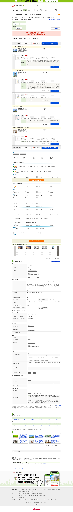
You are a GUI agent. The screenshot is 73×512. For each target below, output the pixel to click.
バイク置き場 (40, 206)
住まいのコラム (45, 499)
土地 (37, 495)
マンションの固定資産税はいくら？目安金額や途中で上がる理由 (55, 436)
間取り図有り (16, 228)
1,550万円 (32, 425)
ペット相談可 (40, 177)
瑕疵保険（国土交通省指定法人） (31, 222)
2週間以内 (43, 232)
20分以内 (49, 171)
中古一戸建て (35, 495)
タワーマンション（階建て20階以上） (17, 214)
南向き (15, 187)
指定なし (15, 166)
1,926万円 (56, 425)
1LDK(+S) (33, 157)
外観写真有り (28, 228)
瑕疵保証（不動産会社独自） (18, 222)
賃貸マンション (34, 493)
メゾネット (39, 214)
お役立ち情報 (13, 499)
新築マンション (21, 495)
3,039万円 (40, 425)
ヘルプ (34, 502)
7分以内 (32, 171)
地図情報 (55, 499)
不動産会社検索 (33, 499)
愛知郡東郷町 (17, 455)
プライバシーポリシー (29, 502)
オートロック (16, 203)
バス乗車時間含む (17, 172)
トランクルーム (40, 195)
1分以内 (21, 171)
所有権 (15, 209)
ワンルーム (16, 157)
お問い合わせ (37, 502)
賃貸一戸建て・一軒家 (28, 493)
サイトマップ (41, 502)
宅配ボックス (28, 195)
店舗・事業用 (22, 493)
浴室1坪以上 (51, 192)
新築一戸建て (30, 495)
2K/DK (42, 157)
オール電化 (27, 192)
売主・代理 (16, 225)
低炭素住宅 (39, 225)
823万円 (25, 419)
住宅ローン (44, 495)
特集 (19, 499)
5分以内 (26, 171)
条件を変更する (19, 28)
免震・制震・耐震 (17, 218)
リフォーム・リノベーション (54, 177)
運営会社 (45, 502)
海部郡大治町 (28, 455)
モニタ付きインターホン (30, 203)
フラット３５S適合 (29, 225)
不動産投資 (45, 463)
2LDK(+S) (51, 157)
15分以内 (43, 171)
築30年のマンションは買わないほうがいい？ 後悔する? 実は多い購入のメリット (39, 436)
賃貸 (19, 493)
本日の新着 (23, 232)
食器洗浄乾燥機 (16, 192)
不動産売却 (20, 497)
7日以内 (38, 232)
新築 (21, 166)
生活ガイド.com (58, 405)
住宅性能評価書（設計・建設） (31, 218)
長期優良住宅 (52, 225)
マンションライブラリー (26, 499)
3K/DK (24, 158)
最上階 (39, 186)
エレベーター (16, 195)
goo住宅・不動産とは (22, 489)
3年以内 (25, 166)
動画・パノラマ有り (41, 228)
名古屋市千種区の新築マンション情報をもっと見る (51, 258)
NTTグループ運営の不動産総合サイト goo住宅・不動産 (20, 3)
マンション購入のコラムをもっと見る (50, 445)
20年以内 (48, 166)
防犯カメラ (39, 203)
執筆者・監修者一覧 (50, 499)
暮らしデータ (37, 499)
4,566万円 (56, 419)
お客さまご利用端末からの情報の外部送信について (32, 489)
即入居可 (27, 177)
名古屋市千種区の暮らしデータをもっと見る (51, 411)
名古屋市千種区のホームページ (55, 261)
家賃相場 (40, 493)
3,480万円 (48, 419)
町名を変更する (22, 24)
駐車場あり (16, 206)
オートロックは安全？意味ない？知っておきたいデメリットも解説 (23, 441)
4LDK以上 (51, 158)
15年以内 (42, 166)
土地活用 (24, 497)
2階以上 (27, 186)
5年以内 (31, 166)
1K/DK (24, 157)
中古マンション (26, 495)
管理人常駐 (51, 209)
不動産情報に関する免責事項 (22, 468)
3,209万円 (24, 425)
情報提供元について (15, 468)
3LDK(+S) (33, 158)
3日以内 (33, 232)
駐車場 (37, 493)
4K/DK (42, 158)
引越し (22, 499)
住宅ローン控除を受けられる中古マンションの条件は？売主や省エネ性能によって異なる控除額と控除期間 (23, 436)
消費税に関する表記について (31, 491)
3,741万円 (40, 419)
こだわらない (16, 232)
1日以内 (28, 232)
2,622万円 (48, 425)
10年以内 (36, 166)
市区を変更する (16, 24)
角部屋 (15, 177)
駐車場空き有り (28, 206)
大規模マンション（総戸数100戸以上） (29, 214)
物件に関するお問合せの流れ (44, 489)
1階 (14, 186)
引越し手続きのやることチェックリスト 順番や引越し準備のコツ (55, 441)
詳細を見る (55, 66)
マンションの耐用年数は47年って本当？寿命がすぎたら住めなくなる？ (39, 441)
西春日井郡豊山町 (23, 455)
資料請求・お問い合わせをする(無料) (50, 43)
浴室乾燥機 (39, 192)
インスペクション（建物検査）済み (43, 219)
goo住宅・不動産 (14, 489)
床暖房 (51, 195)
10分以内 (37, 171)
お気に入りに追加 (37, 43)
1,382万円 (32, 419)
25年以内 (53, 166)
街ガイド (41, 499)
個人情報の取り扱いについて (23, 491)
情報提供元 (49, 489)
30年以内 (15, 167)
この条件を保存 (56, 28)
